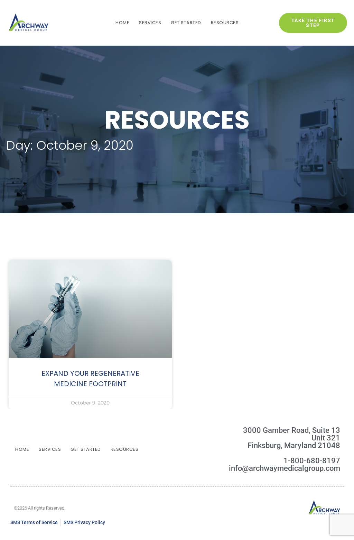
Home (122, 22)
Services (150, 22)
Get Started (186, 22)
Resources (225, 22)
